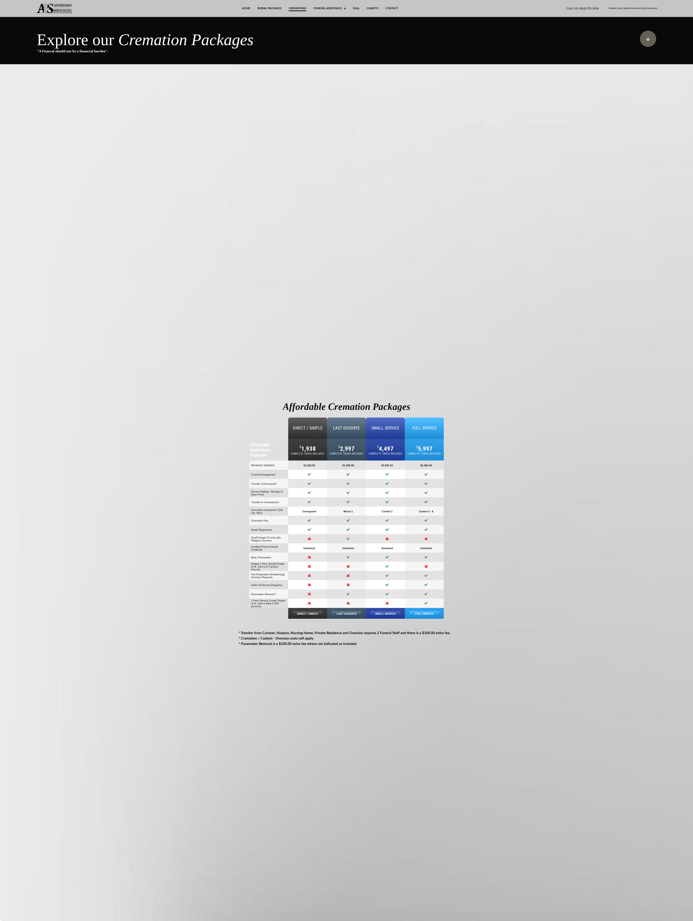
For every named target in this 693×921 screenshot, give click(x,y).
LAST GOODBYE (346, 613)
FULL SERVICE (424, 613)
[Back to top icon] (675, 913)
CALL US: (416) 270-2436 (582, 8)
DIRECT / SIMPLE (307, 613)
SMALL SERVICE (385, 613)
